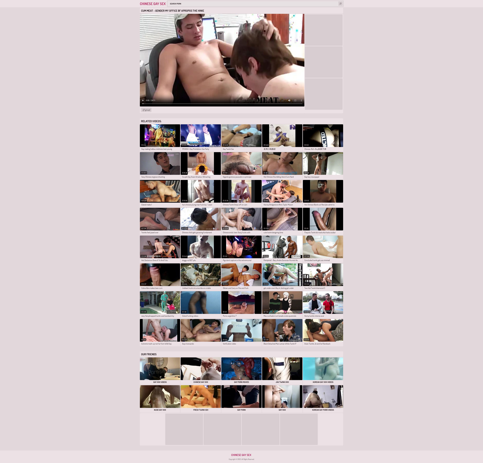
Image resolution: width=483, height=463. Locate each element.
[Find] (340, 4)
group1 (147, 110)
